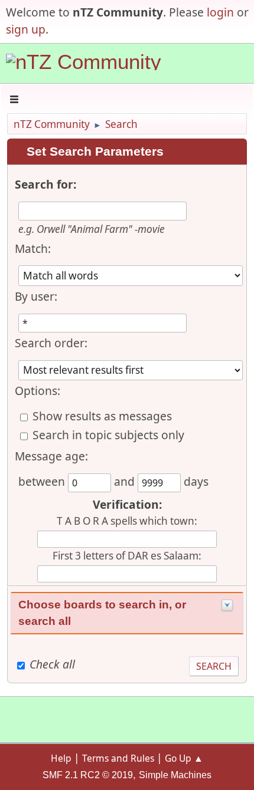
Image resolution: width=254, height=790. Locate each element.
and (126, 481)
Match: (33, 248)
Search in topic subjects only (108, 435)
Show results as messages (102, 416)
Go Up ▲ (184, 758)
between (43, 481)
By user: (36, 296)
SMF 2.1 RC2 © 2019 (88, 775)
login (220, 12)
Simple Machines (175, 775)
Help (61, 758)
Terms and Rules (118, 758)
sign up (25, 29)
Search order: (51, 343)
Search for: (45, 184)
